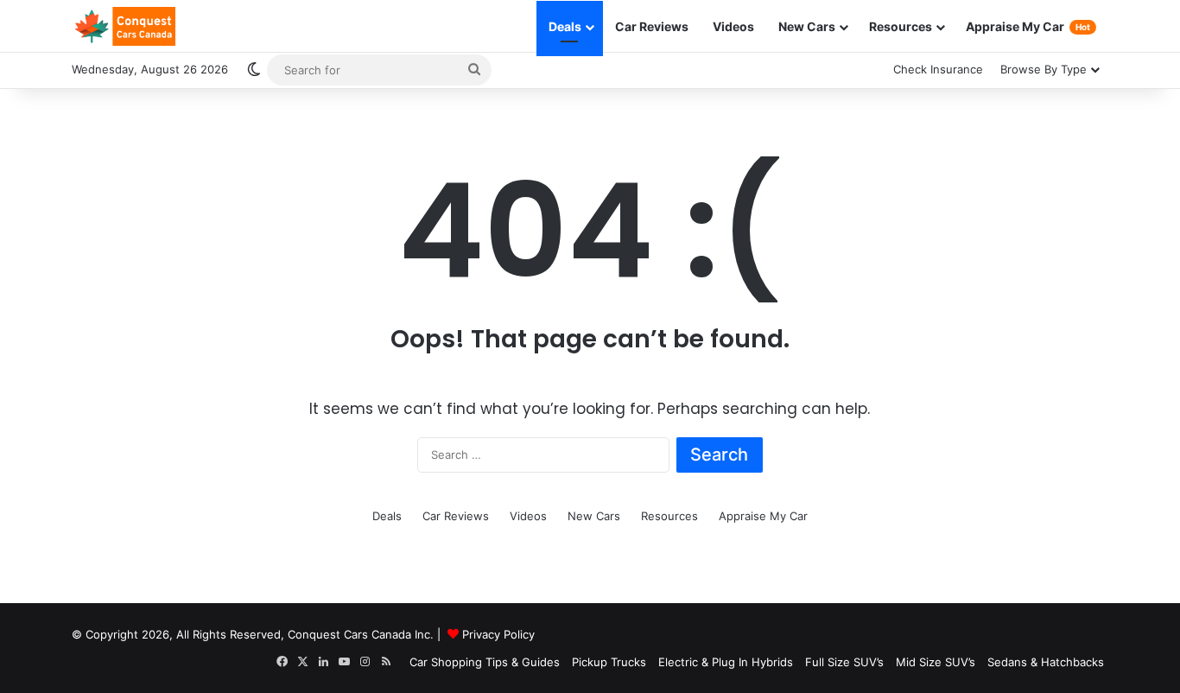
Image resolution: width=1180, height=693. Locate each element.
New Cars (806, 26)
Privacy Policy (498, 634)
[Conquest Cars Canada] (123, 26)
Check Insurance (938, 69)
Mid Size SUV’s (935, 662)
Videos (733, 26)
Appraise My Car (1028, 26)
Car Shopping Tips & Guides (484, 662)
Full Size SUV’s (844, 662)
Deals (565, 26)
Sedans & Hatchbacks (1045, 662)
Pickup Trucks (609, 662)
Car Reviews (651, 26)
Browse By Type (1043, 69)
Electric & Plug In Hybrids (725, 662)
